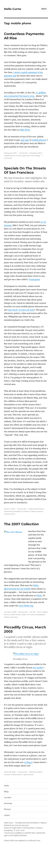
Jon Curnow (16, 825)
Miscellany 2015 (36, 153)
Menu (44, 9)
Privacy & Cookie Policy (13, 828)
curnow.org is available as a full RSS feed (19, 833)
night (25, 774)
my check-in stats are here (21, 310)
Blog (6, 791)
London (7, 774)
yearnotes (14, 617)
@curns (25, 825)
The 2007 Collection (21, 524)
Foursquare (34, 279)
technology (35, 155)
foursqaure (18, 511)
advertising (8, 511)
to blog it (28, 762)
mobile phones (39, 140)
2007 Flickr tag (26, 605)
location (26, 511)
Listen (7, 815)
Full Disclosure (29, 828)
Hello (6, 785)
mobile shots (15, 614)
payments (26, 155)
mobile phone (9, 155)
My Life (32, 612)
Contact (39, 828)
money (19, 155)
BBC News (25, 130)
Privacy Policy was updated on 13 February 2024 (22, 841)
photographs (40, 614)
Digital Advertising (35, 509)
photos (6, 617)
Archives (8, 803)
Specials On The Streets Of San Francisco (25, 170)
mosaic (23, 614)
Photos (7, 809)
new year (30, 614)
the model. (38, 667)
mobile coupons (36, 511)
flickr (39, 612)
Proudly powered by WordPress (27, 823)
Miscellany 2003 (35, 772)
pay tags (25, 140)
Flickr (39, 595)
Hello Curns (12, 9)
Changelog (8, 830)
